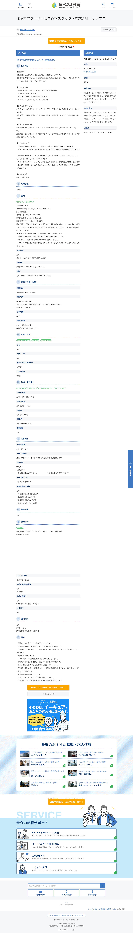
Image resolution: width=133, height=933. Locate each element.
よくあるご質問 (39, 867)
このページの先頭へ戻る (66, 904)
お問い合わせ (59, 920)
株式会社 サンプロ (27, 30)
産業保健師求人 (38, 764)
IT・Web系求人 (38, 776)
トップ (90, 909)
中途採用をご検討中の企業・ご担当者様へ (67, 915)
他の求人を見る (91, 72)
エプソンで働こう (38, 755)
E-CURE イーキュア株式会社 (66, 923)
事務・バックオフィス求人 (90, 785)
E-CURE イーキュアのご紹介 (45, 832)
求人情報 (20, 7)
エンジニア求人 (85, 764)
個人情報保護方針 (72, 920)
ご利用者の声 (38, 855)
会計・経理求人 (85, 774)
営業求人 (35, 785)
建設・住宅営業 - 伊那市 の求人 (105, 909)
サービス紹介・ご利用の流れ (45, 843)
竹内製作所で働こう (87, 755)
